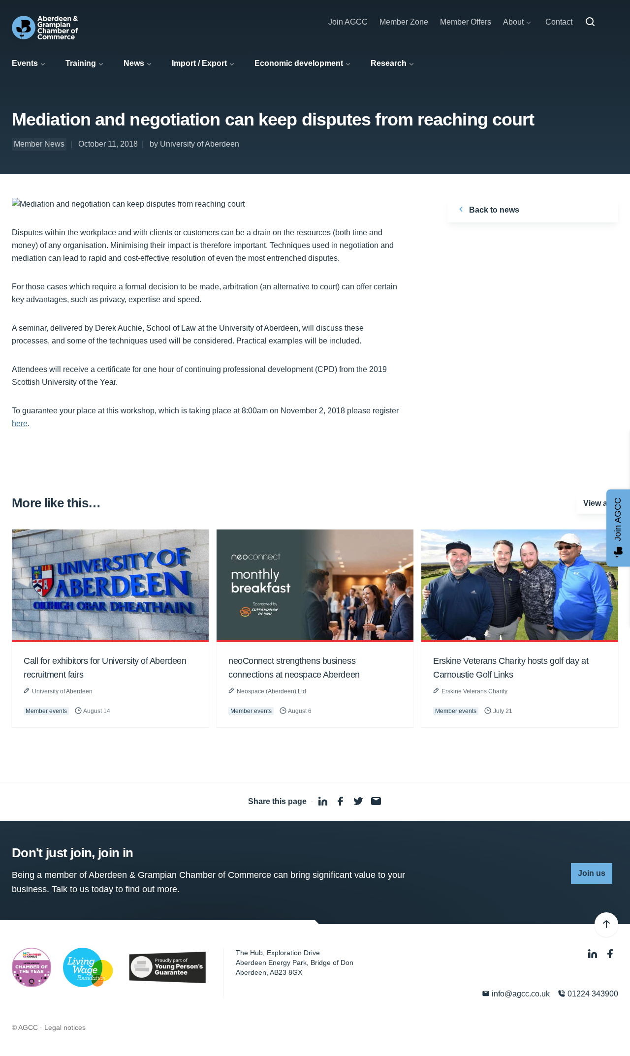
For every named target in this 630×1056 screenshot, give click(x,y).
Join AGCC (348, 22)
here (20, 423)
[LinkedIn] (593, 954)
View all (597, 503)
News (134, 63)
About (513, 22)
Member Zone (403, 22)
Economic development (298, 63)
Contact (558, 22)
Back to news (493, 210)
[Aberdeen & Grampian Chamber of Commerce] (45, 27)
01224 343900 (592, 994)
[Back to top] (606, 924)
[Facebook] (610, 954)
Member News (39, 144)
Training (80, 63)
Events (25, 63)
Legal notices (65, 1027)
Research (389, 63)
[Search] (590, 22)
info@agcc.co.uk (520, 994)
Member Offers (465, 22)
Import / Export (199, 63)
